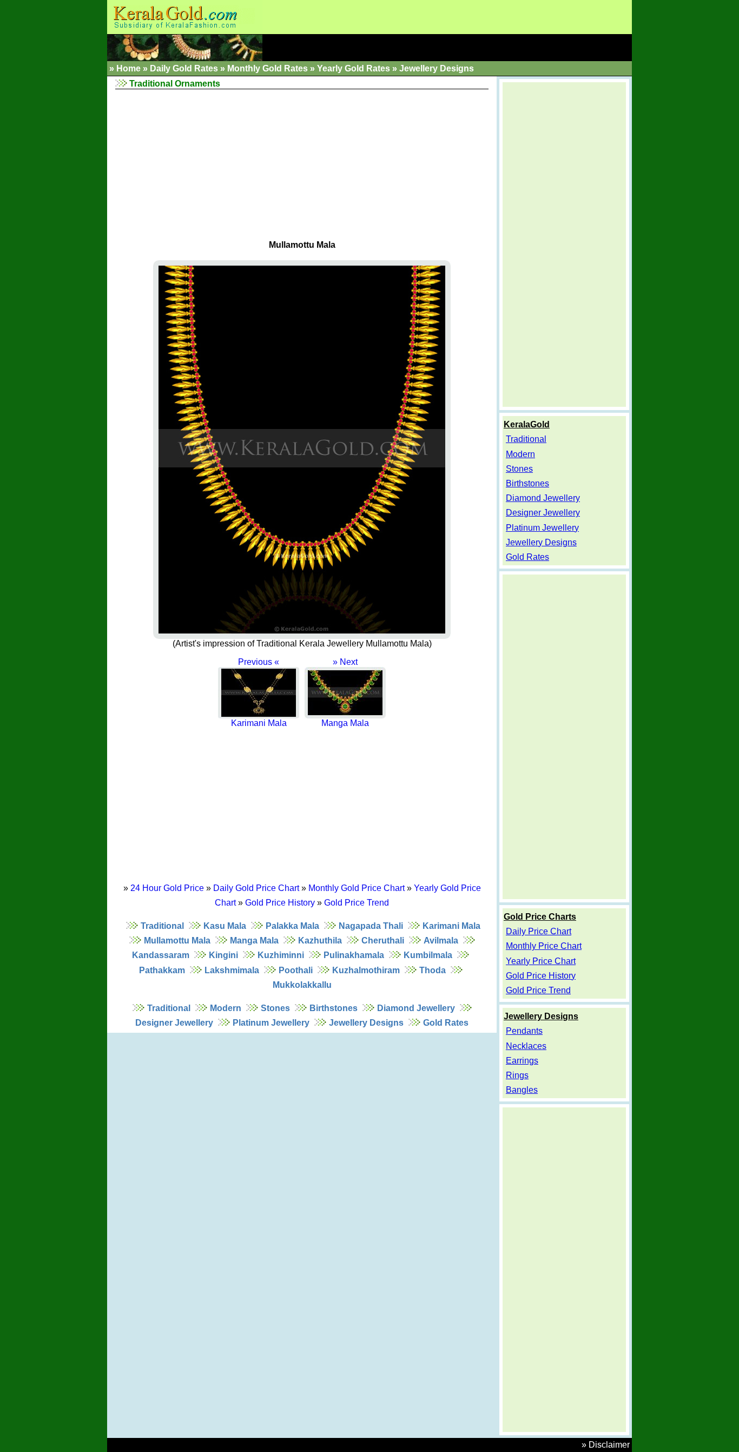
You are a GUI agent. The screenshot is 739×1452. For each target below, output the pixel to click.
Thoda (432, 970)
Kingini (223, 955)
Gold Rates (446, 1022)
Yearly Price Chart (541, 961)
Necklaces (526, 1046)
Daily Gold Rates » (187, 68)
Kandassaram (160, 955)
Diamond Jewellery (416, 1008)
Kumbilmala (428, 955)
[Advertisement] (302, 162)
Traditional (162, 925)
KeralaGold (527, 424)
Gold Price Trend (356, 902)
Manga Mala (254, 940)
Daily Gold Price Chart (256, 888)
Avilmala (441, 940)
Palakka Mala (292, 925)
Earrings (522, 1060)
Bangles (522, 1089)
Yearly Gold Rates (353, 68)
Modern (225, 1008)
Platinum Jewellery (271, 1022)
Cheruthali (382, 940)
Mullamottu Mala (177, 940)
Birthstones (333, 1008)
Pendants (524, 1030)
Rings (517, 1075)
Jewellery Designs (436, 68)
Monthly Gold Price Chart (356, 888)
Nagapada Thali (371, 925)
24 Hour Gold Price (167, 888)
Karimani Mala (451, 925)
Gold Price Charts (540, 916)
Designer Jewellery (174, 1022)
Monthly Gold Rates (267, 68)
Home (128, 68)
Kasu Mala (224, 925)
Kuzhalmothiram (366, 970)
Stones (275, 1008)
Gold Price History (280, 902)
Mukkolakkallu (302, 984)
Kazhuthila (320, 940)
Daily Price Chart (538, 931)
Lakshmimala (231, 970)
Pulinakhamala (354, 955)
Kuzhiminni (281, 955)
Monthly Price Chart (544, 946)
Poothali (296, 970)
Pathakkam (162, 970)
